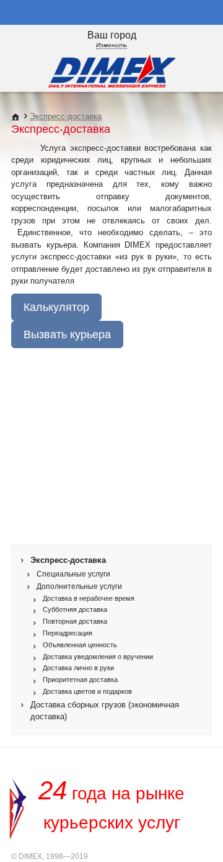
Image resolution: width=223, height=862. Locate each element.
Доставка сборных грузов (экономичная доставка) (104, 711)
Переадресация (67, 633)
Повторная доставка (75, 621)
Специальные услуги (73, 574)
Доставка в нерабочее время (88, 598)
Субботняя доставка (75, 609)
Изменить (111, 45)
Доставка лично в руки (78, 667)
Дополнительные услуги (79, 586)
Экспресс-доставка (66, 116)
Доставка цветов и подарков (87, 691)
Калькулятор (56, 307)
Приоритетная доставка (80, 679)
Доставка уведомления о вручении (98, 656)
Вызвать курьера (67, 334)
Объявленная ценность (80, 645)
